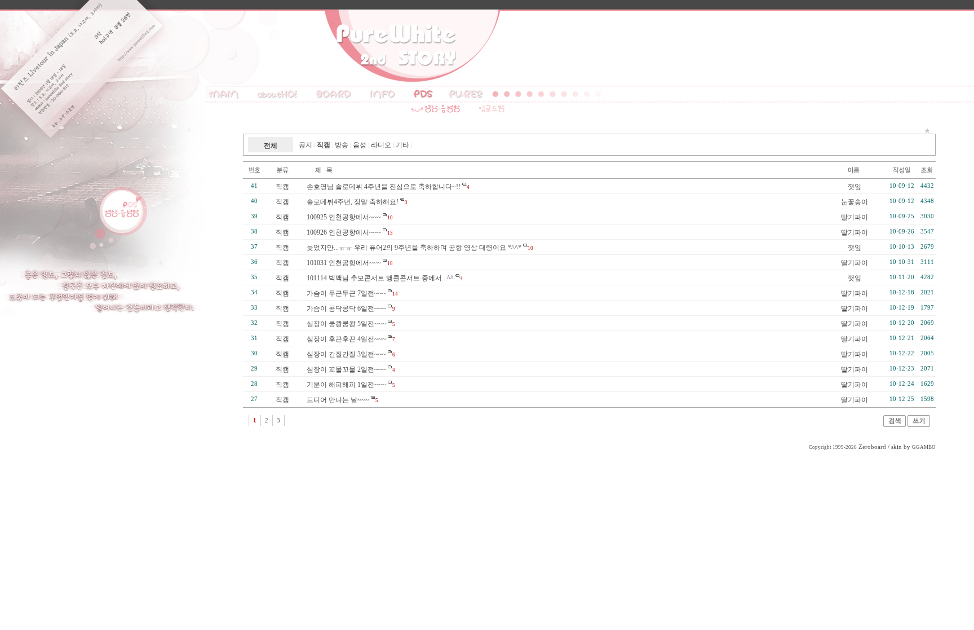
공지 (305, 145)
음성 (359, 145)
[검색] (894, 425)
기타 (402, 145)
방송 (341, 145)
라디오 (381, 145)
